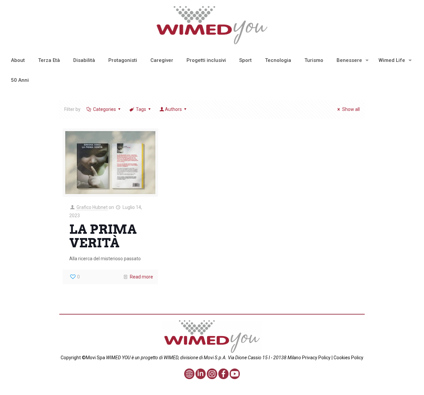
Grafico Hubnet (92, 207)
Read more (141, 276)
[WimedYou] (212, 25)
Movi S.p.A (215, 357)
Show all (351, 109)
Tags (141, 109)
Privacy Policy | (317, 357)
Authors (173, 109)
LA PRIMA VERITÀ (103, 236)
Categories (104, 109)
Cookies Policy (348, 357)
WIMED (171, 357)
